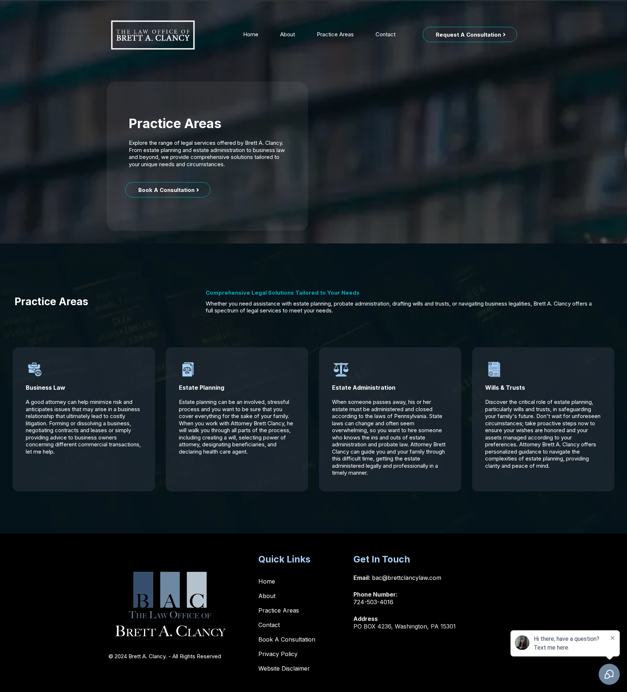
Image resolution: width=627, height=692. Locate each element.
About (287, 34)
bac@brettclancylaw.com (406, 577)
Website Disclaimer (284, 668)
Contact (386, 34)
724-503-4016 (373, 602)
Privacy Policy (278, 654)
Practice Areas (335, 34)
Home (250, 34)
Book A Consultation (286, 639)
